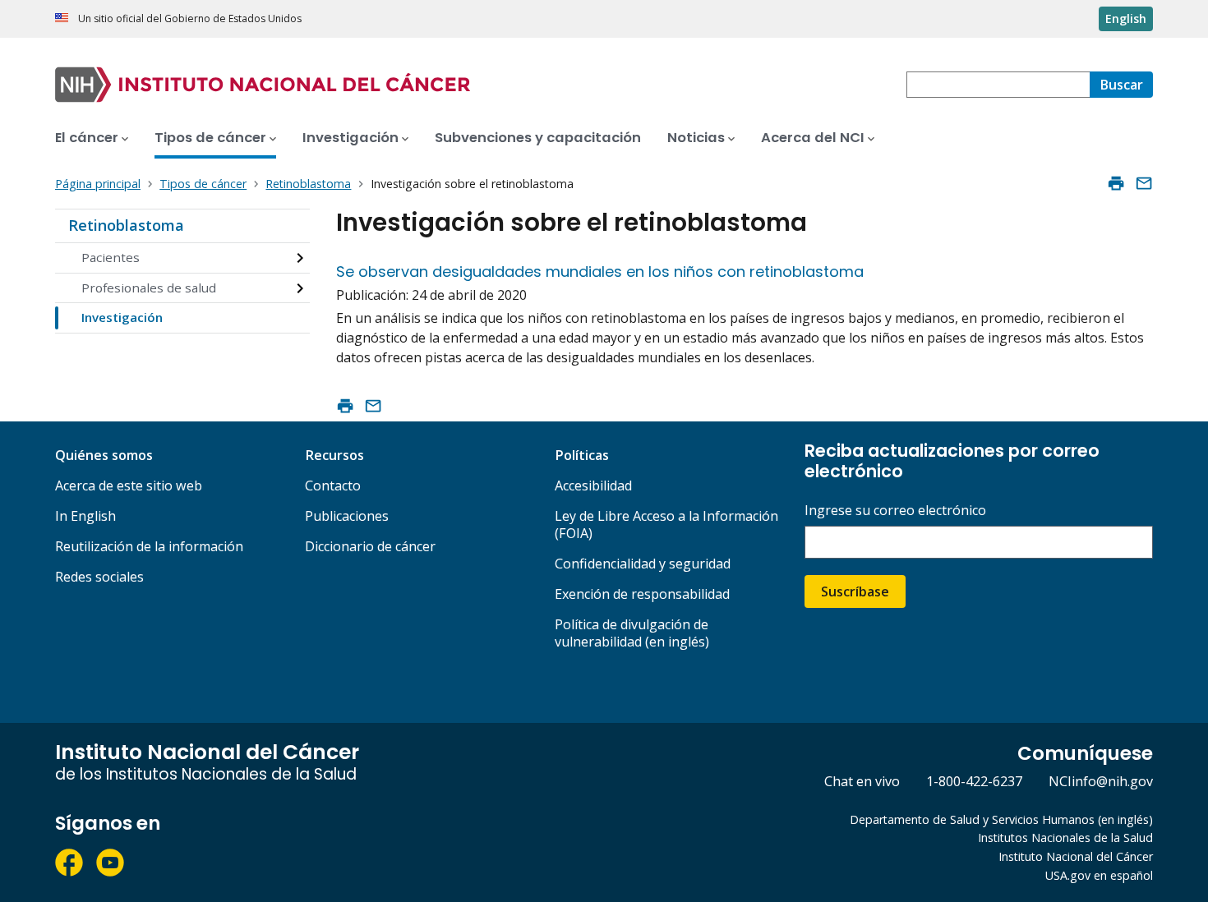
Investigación (122, 317)
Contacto (333, 485)
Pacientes (110, 257)
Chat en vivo (862, 781)
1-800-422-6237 (974, 781)
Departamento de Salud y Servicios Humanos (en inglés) (1001, 819)
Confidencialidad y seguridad (643, 564)
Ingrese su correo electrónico (895, 510)
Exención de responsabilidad (642, 594)
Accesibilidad (593, 485)
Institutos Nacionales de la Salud (1065, 837)
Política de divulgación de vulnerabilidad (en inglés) (632, 633)
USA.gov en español (1099, 875)
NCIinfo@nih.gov (1101, 781)
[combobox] (998, 84)
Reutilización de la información (149, 546)
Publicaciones (347, 516)
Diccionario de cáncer (370, 546)
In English (85, 516)
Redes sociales (99, 577)
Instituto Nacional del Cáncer (1075, 856)
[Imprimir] (1116, 183)
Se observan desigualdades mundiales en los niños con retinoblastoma (600, 271)
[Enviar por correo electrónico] (1144, 183)
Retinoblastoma (126, 225)
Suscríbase (855, 591)
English (1125, 18)
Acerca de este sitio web (128, 485)
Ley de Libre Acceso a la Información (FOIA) (666, 524)
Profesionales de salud (148, 287)
